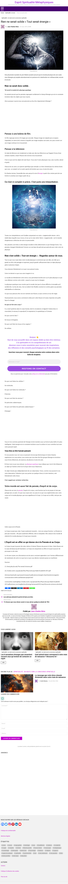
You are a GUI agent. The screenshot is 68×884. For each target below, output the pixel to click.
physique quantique (32, 464)
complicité (57, 845)
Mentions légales (5, 836)
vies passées (53, 853)
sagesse (55, 850)
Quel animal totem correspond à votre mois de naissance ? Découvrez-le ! (51, 655)
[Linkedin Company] (16, 824)
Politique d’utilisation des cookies (10, 871)
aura (34, 845)
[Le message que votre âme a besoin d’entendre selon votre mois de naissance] (17, 683)
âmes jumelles (6, 856)
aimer (4, 845)
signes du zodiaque (7, 853)
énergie (40, 173)
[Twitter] (6, 824)
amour (10, 845)
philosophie (15, 850)
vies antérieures (43, 853)
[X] (14, 588)
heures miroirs (38, 848)
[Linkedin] (20, 588)
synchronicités (27, 853)
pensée (21, 490)
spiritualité (18, 853)
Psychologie (32, 850)
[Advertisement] (34, 116)
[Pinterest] (26, 588)
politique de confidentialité (38, 374)
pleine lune (23, 850)
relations (41, 850)
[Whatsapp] (32, 588)
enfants (19, 848)
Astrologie (27, 845)
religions (48, 850)
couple (4, 848)
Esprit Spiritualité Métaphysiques (34, 2)
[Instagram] (9, 824)
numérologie (6, 850)
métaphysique (7, 590)
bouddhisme (41, 845)
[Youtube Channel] (19, 824)
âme (61, 853)
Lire (3, 662)
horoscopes (48, 848)
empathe (11, 848)
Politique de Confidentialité (8, 830)
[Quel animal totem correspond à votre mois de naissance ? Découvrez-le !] (51, 641)
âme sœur (15, 856)
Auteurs (3, 865)
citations (49, 845)
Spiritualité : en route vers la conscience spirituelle (14, 652)
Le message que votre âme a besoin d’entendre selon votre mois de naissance (50, 676)
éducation (23, 856)
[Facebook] (8, 588)
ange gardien (18, 845)
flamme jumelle (27, 848)
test (35, 853)
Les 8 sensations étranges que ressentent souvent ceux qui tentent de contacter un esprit (16, 656)
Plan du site (4, 876)
